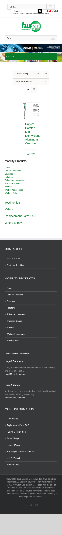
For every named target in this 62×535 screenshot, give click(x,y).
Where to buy (13, 222)
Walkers (8, 186)
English (54, 11)
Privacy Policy (13, 445)
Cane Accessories (13, 170)
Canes (8, 167)
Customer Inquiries (15, 265)
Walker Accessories (14, 190)
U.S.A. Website (14, 458)
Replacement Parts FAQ (20, 216)
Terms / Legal (13, 438)
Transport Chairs (12, 183)
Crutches (9, 174)
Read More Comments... (16, 374)
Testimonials (13, 202)
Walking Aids (11, 193)
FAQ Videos (12, 419)
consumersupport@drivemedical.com (37, 13)
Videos (9, 209)
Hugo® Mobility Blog (16, 432)
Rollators (9, 177)
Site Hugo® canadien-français (20, 451)
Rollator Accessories (14, 180)
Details (32, 154)
